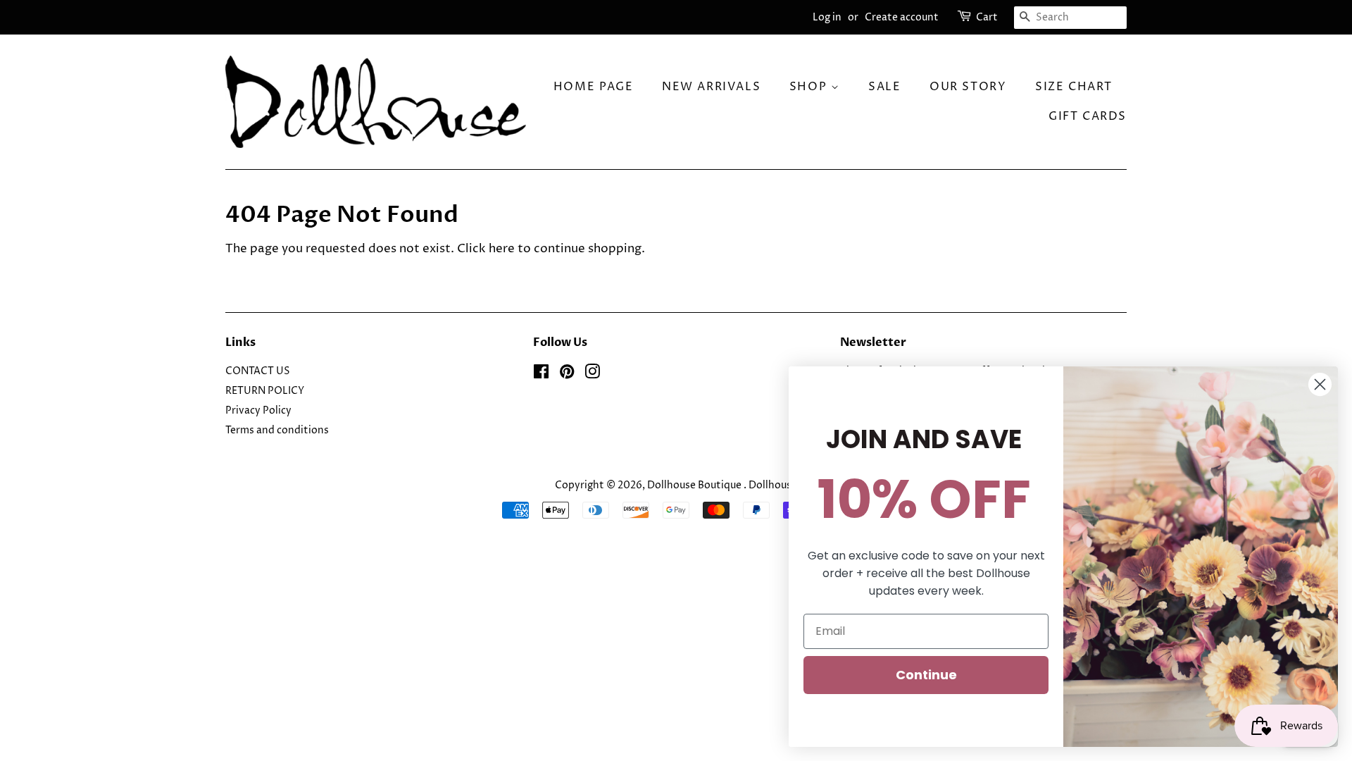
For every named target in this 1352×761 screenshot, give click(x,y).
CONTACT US (257, 371)
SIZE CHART (1074, 86)
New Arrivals (711, 86)
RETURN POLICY (264, 391)
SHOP (810, 86)
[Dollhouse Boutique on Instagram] (592, 375)
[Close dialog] (1320, 384)
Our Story (968, 86)
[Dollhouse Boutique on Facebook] (541, 375)
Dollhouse (773, 485)
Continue (926, 674)
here (502, 248)
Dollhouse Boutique (695, 485)
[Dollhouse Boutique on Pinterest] (567, 375)
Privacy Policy (258, 411)
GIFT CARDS (1088, 116)
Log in (827, 17)
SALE (884, 86)
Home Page (593, 86)
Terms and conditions (277, 430)
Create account (902, 17)
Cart (987, 17)
